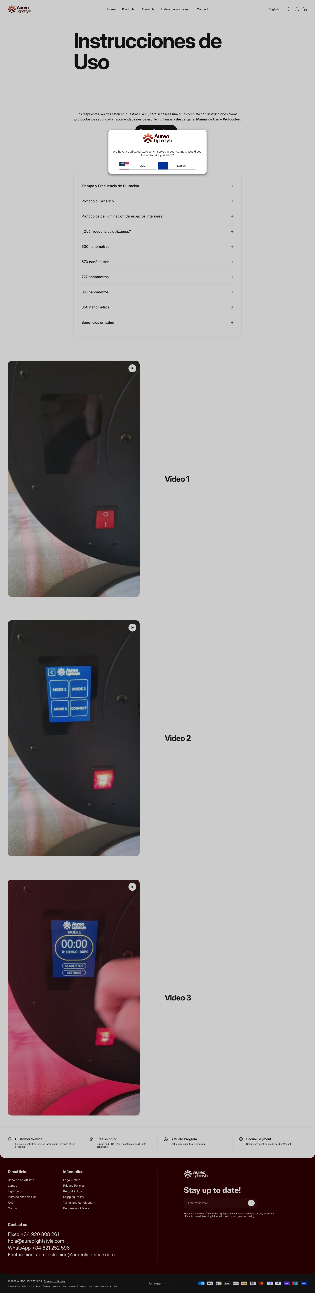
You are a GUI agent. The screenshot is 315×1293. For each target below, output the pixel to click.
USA (142, 165)
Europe (181, 165)
